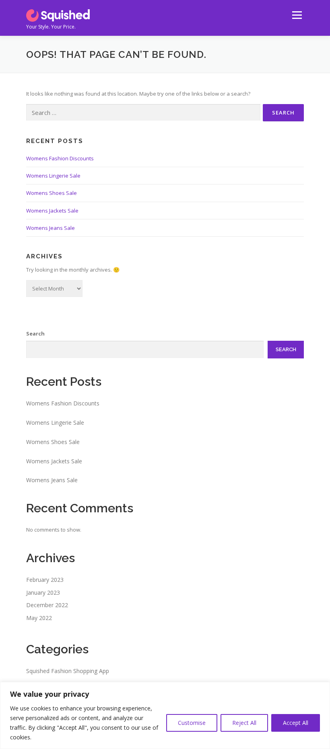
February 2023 (45, 579)
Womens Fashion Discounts (60, 158)
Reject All (244, 722)
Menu (297, 14)
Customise (192, 722)
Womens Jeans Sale (50, 227)
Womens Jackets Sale (52, 210)
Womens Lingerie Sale (53, 175)
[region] (165, 715)
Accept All (295, 722)
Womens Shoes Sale (51, 192)
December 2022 (47, 605)
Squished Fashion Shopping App (67, 671)
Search (35, 333)
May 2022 (39, 618)
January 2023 (43, 592)
